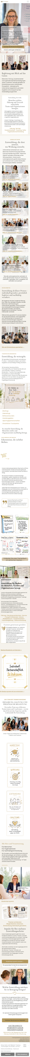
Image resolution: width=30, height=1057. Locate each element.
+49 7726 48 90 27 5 (15, 1026)
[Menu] (28, 1)
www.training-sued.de (15, 1030)
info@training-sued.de (15, 1028)
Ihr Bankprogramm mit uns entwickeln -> (12, 691)
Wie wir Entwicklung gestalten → (13, 347)
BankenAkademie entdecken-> (11, 650)
